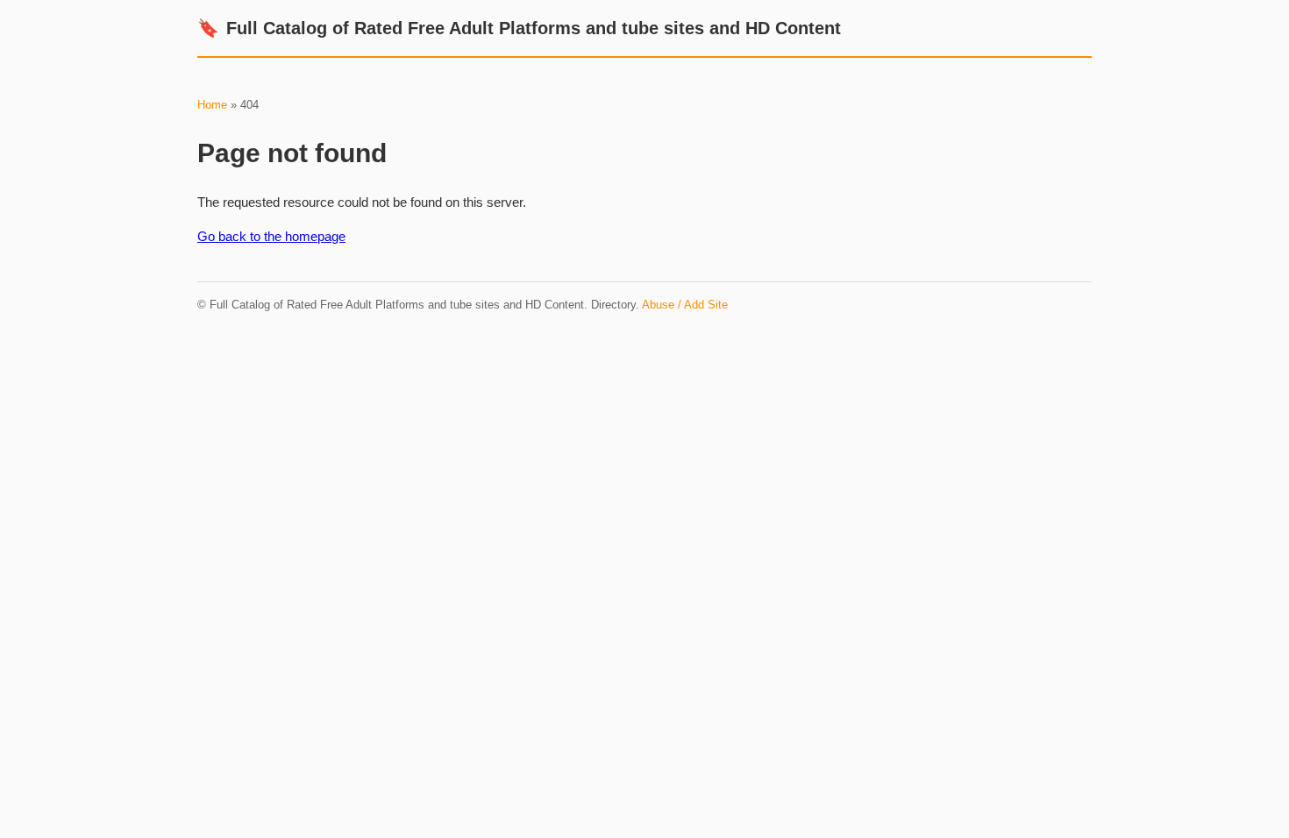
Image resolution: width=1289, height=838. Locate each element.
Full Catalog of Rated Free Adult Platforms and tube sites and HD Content (519, 28)
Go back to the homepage (271, 236)
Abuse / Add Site (685, 304)
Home (212, 104)
